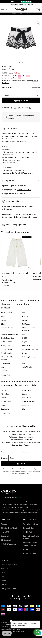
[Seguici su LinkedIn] (23, 596)
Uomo (21, 14)
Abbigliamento (28, 173)
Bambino (4, 585)
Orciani (24, 353)
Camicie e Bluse (28, 401)
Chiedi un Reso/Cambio (9, 528)
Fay (23, 334)
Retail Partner (15, 629)
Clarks (3, 324)
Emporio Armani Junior (9, 334)
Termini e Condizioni (30, 524)
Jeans (24, 394)
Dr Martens (26, 324)
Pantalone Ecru (7, 280)
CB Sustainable (6, 540)
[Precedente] (0, 4)
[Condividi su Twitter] (15, 108)
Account (4, 524)
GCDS (24, 338)
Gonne (3, 405)
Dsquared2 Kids (7, 328)
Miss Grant (7, 66)
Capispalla (5, 409)
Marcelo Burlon (6, 349)
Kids (28, 14)
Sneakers (4, 390)
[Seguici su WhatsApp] (29, 596)
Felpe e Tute (26, 390)
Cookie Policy (28, 532)
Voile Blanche (27, 367)
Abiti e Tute (5, 394)
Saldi (3, 573)
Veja (2, 367)
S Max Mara (5, 363)
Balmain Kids (27, 316)
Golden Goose (6, 342)
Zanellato (4, 371)
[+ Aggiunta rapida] (29, 267)
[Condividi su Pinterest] (19, 108)
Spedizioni (5, 536)
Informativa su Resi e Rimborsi (31, 537)
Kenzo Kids (26, 345)
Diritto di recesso (29, 553)
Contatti (26, 549)
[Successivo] (41, 4)
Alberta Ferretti (6, 313)
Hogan (24, 342)
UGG (24, 363)
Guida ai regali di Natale (9, 565)
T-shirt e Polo (6, 401)
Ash (23, 313)
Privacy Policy (26, 473)
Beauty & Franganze (8, 589)
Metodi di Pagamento (8, 544)
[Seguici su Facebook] (12, 596)
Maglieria (25, 405)
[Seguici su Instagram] (18, 596)
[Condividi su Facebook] (11, 108)
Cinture (24, 409)
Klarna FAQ (5, 532)
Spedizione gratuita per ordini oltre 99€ (21, 4)
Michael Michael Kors (30, 349)
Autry (3, 316)
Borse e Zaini (27, 398)
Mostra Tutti (5, 375)
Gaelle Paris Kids (7, 338)
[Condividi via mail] (26, 108)
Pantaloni (18, 173)
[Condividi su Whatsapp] (30, 108)
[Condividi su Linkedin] (23, 108)
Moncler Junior (6, 353)
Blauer (24, 320)
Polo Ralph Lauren (29, 357)
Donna (13, 14)
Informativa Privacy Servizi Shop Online (30, 544)
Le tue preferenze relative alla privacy (13, 631)
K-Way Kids (5, 345)
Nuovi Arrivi (5, 569)
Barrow (3, 320)
